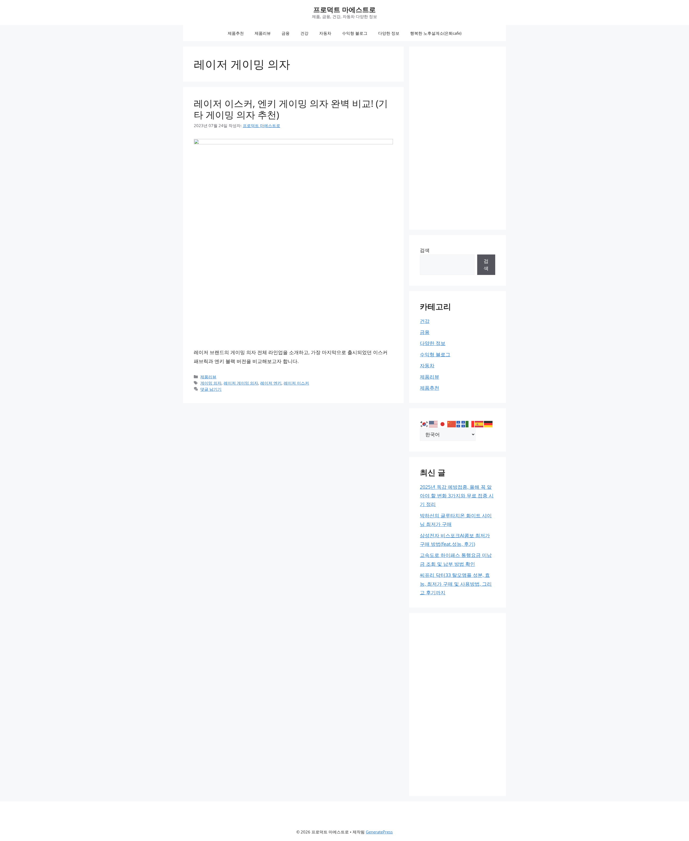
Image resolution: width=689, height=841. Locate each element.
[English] (433, 423)
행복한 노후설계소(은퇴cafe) (435, 33)
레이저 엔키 (271, 383)
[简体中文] (451, 423)
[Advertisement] (457, 138)
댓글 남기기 (211, 389)
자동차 (325, 33)
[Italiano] (470, 423)
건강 (304, 33)
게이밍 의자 (211, 383)
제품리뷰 (263, 33)
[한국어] (424, 423)
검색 (425, 250)
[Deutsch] (488, 423)
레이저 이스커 (296, 383)
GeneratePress (379, 832)
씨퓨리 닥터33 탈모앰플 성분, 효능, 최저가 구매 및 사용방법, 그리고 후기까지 (456, 584)
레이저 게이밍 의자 (241, 383)
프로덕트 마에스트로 (344, 9)
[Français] (461, 423)
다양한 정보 (388, 33)
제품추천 (236, 33)
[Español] (479, 423)
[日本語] (442, 423)
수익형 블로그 (354, 33)
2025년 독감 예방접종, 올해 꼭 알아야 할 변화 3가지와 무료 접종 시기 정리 (457, 496)
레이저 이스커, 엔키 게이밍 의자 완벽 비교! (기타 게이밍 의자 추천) (291, 109)
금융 (286, 33)
